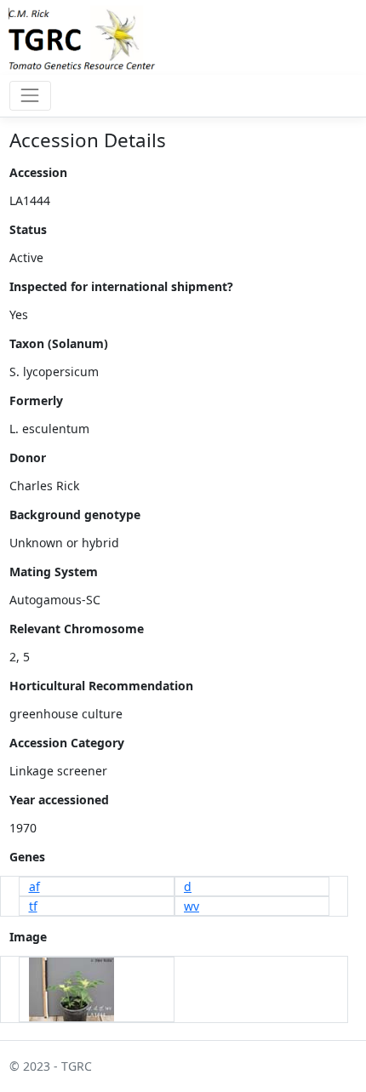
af (34, 886)
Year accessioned (59, 800)
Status (28, 229)
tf (33, 906)
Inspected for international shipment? (121, 286)
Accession (38, 172)
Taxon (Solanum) (58, 343)
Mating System (53, 571)
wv (191, 906)
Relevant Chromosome (76, 628)
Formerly (36, 400)
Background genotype (74, 514)
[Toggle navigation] (30, 96)
